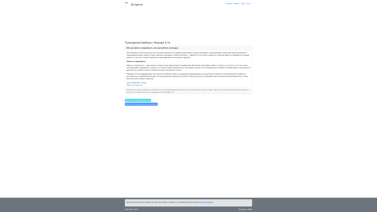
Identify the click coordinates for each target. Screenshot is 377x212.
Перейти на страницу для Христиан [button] (138, 100)
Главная (229, 3)
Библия (236, 3)
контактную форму (205, 202)
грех (140, 85)
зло (132, 85)
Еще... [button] (249, 3)
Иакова (143, 83)
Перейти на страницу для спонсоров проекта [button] (141, 104)
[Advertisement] (188, 24)
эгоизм (136, 85)
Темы (243, 3)
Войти (249, 209)
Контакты (242, 209)
